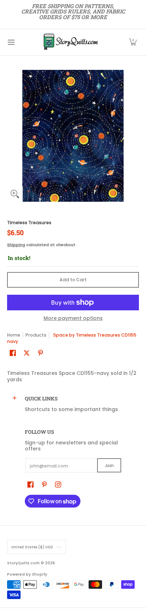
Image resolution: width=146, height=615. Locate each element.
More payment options (73, 318)
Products (36, 335)
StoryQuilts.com (23, 563)
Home (13, 335)
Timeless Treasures (29, 223)
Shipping (16, 245)
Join (109, 465)
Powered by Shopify (27, 574)
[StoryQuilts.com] (70, 42)
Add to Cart (73, 280)
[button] (133, 42)
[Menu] (11, 42)
